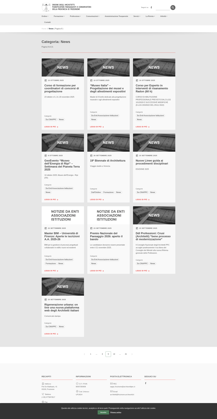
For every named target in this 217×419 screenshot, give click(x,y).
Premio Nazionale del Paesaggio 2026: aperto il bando (106, 236)
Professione (74, 16)
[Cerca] (172, 7)
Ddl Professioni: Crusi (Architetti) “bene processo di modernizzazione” (153, 236)
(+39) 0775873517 (48, 397)
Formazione (58, 16)
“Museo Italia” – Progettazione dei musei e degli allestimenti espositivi (108, 88)
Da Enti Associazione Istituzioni (104, 116)
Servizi (136, 16)
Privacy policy (115, 412)
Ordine (44, 16)
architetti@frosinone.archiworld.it (122, 394)
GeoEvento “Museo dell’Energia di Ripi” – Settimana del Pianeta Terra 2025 (62, 165)
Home (44, 29)
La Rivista (149, 16)
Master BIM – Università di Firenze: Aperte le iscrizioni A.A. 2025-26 (62, 236)
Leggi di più (50, 127)
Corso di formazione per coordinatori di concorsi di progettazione (61, 88)
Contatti (47, 22)
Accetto (103, 412)
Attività (163, 16)
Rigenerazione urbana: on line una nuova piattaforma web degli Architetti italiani (61, 307)
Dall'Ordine (96, 192)
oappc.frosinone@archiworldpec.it (122, 387)
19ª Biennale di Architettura (107, 160)
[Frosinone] (66, 6)
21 (126, 354)
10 (114, 354)
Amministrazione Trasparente (116, 16)
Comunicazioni (92, 16)
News (61, 119)
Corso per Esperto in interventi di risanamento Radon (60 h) (152, 88)
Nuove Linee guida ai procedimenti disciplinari (152, 162)
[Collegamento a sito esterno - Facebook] (151, 7)
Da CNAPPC (51, 119)
